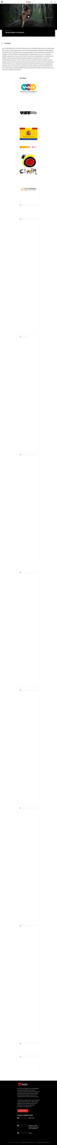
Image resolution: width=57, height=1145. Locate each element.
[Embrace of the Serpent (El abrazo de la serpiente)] (22, 1128)
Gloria (30, 1133)
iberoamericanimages (26, 1142)
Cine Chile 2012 (8, 30)
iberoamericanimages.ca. (44, 1142)
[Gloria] (22, 1135)
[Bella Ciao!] (22, 1120)
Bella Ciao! (31, 1118)
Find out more (22, 1110)
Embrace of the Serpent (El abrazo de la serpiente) (33, 1127)
